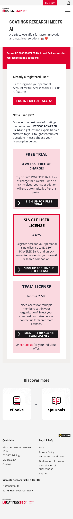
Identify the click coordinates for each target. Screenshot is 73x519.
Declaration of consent (52, 461)
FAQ (41, 447)
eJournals (56, 409)
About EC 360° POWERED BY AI (17, 449)
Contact (7, 464)
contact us (26, 345)
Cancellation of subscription (47, 467)
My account (9, 459)
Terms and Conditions (51, 456)
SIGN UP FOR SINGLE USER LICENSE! (39, 269)
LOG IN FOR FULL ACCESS (34, 101)
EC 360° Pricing (11, 455)
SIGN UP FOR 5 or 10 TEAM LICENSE (38, 334)
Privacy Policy (46, 452)
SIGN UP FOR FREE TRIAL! (39, 203)
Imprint (43, 473)
